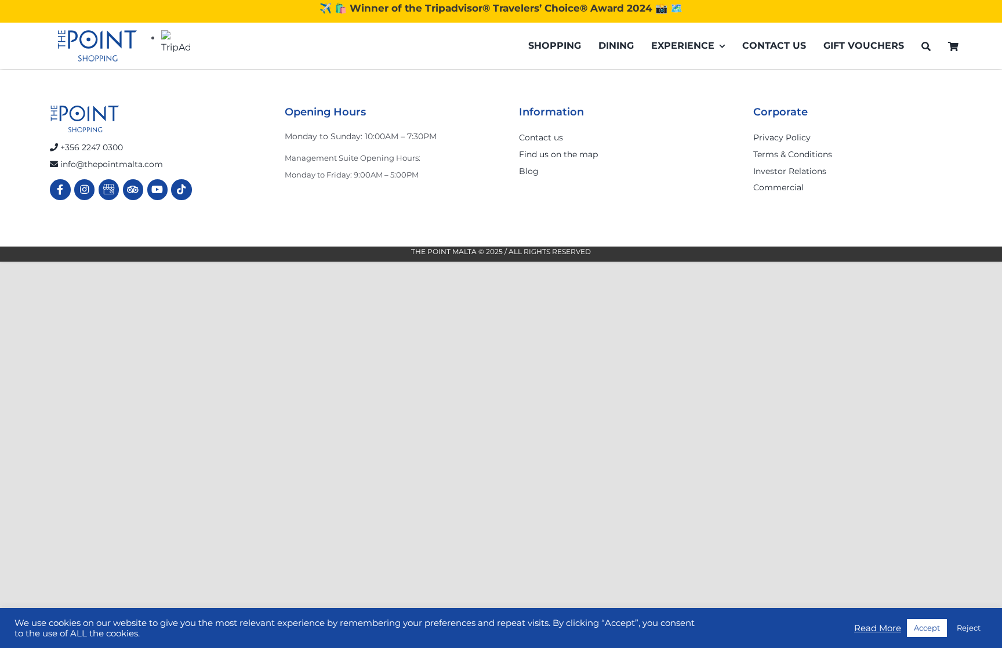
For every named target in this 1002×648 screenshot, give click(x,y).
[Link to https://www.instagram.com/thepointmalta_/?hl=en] (84, 189)
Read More (877, 628)
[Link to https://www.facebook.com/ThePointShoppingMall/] (60, 189)
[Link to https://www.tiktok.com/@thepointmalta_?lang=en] (181, 189)
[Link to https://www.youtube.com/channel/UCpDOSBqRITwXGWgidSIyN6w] (157, 189)
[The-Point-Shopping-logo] (97, 46)
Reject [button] (969, 627)
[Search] (926, 46)
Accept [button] (927, 627)
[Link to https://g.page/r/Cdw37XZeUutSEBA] (109, 189)
